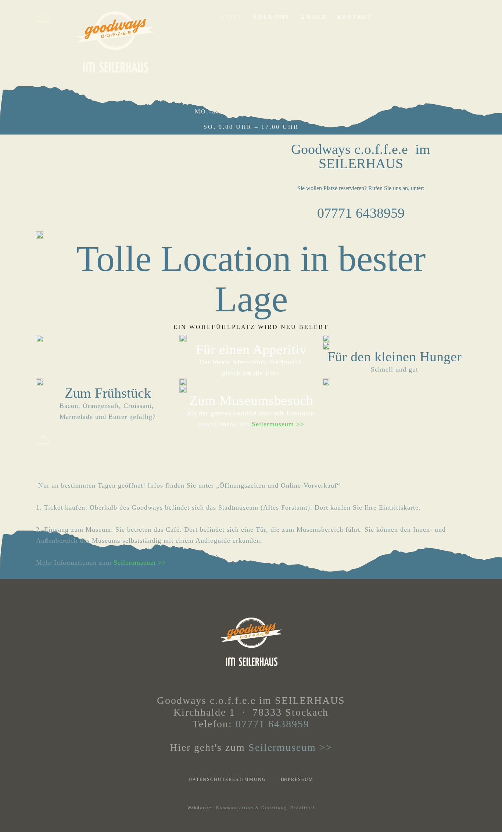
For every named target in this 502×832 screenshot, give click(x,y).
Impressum (297, 779)
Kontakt (354, 17)
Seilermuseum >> (278, 424)
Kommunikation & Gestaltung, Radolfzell (265, 808)
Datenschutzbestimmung (227, 779)
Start (231, 17)
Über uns (271, 17)
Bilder (313, 17)
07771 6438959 (272, 724)
